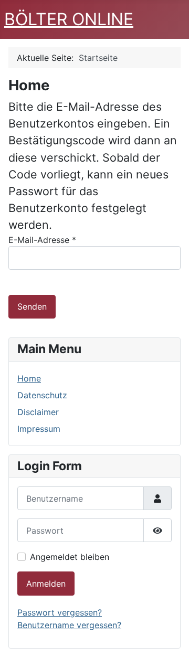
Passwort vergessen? (59, 612)
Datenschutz (42, 395)
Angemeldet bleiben (69, 557)
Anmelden (46, 583)
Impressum (38, 428)
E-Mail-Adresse (42, 240)
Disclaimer (38, 412)
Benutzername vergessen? (69, 625)
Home (29, 378)
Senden (32, 306)
